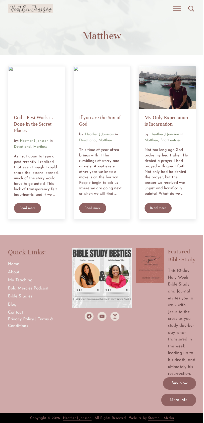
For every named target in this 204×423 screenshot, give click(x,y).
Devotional (22, 147)
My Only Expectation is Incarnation (166, 121)
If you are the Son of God (100, 121)
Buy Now (179, 383)
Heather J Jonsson (77, 418)
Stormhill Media (161, 418)
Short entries (170, 140)
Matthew (40, 147)
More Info (179, 400)
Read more (30, 208)
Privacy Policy (21, 319)
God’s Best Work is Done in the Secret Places (33, 124)
